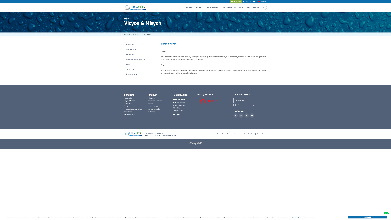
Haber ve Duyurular (179, 102)
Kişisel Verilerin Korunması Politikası (228, 134)
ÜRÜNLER (200, 7)
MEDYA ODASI (244, 7)
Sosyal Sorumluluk (179, 105)
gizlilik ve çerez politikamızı (300, 217)
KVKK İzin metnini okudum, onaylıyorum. (247, 105)
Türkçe (262, 1)
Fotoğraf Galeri (178, 111)
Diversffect (195, 143)
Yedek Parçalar (153, 106)
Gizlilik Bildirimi (262, 134)
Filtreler (151, 103)
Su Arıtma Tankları (154, 109)
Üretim (128, 64)
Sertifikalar (130, 69)
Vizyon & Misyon (146, 34)
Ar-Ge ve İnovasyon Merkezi (135, 59)
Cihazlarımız (152, 98)
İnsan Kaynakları (131, 74)
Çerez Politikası (249, 134)
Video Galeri (177, 108)
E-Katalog (151, 112)
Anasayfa (127, 34)
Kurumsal (135, 34)
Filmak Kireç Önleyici (155, 101)
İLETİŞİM (256, 7)
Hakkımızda (130, 44)
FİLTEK (135, 7)
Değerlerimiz (130, 54)
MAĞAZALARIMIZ (213, 7)
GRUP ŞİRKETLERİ (229, 7)
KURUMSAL (189, 7)
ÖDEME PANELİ (236, 1)
